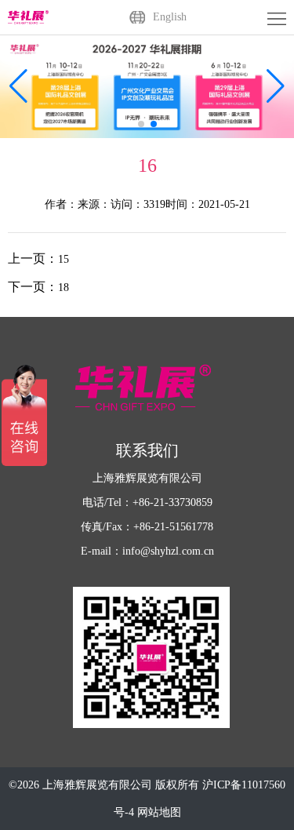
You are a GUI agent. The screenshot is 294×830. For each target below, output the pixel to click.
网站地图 (159, 812)
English (170, 17)
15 (63, 259)
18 (63, 287)
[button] (275, 86)
